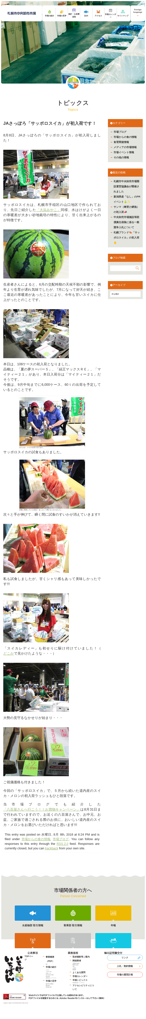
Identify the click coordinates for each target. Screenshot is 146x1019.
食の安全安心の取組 (49, 974)
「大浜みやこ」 (48, 210)
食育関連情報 (121, 142)
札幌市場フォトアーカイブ (51, 977)
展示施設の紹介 (49, 986)
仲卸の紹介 (48, 976)
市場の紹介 (51, 967)
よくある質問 (79, 972)
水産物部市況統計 (76, 963)
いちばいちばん (49, 971)
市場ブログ (120, 131)
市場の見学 (51, 981)
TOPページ (29, 958)
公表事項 (74, 968)
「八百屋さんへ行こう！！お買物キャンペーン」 (41, 809)
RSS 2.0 (62, 844)
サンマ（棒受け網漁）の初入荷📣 (126, 209)
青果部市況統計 (76, 964)
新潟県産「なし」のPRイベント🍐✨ (127, 199)
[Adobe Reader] (54, 996)
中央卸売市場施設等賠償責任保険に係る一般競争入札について (126, 222)
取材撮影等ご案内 (81, 956)
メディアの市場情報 (125, 147)
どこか (8, 653)
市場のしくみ (48, 973)
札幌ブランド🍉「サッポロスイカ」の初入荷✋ (127, 237)
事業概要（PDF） (50, 959)
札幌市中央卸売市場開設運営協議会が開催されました (126, 186)
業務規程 (74, 969)
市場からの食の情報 (125, 137)
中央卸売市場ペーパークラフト (79, 982)
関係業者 (77, 960)
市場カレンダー (80, 976)
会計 (46, 964)
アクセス (47, 969)
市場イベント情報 (124, 152)
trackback (51, 848)
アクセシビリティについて (83, 987)
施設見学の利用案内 (49, 983)
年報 (73, 966)
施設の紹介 (48, 985)
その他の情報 (121, 157)
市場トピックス (80, 980)
